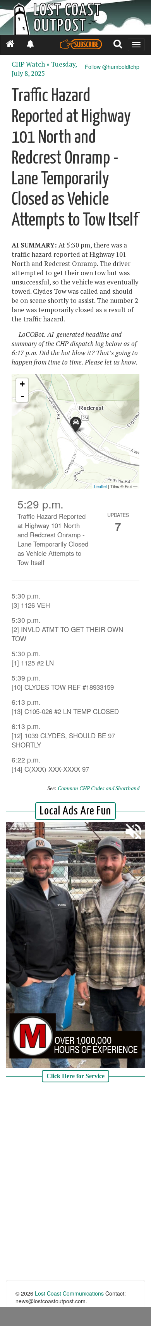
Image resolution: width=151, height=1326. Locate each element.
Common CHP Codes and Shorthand (98, 788)
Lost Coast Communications (69, 1293)
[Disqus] (75, 1182)
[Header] (75, 17)
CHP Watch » (31, 64)
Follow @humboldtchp (112, 66)
